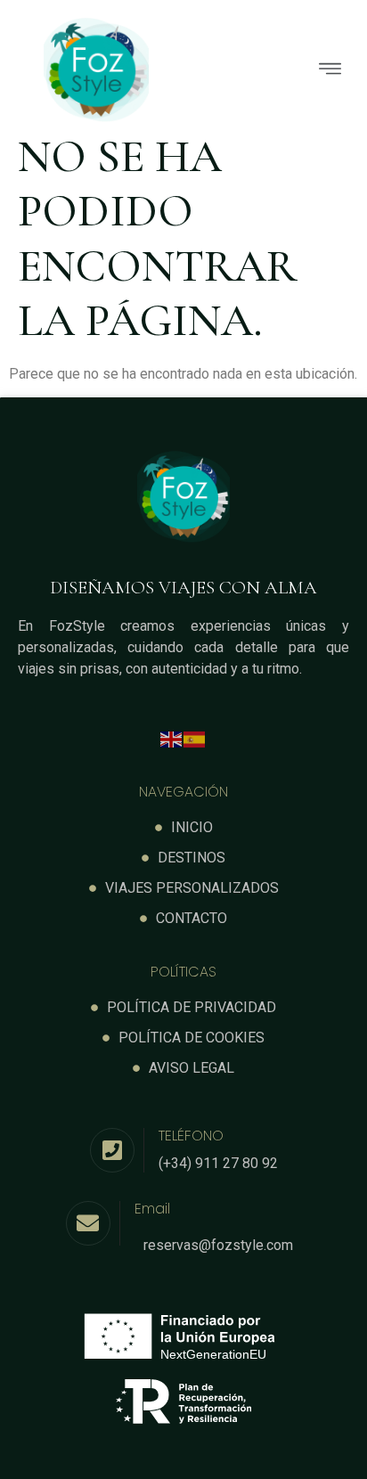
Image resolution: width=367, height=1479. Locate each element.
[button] (270, 71)
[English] (172, 738)
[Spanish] (195, 738)
